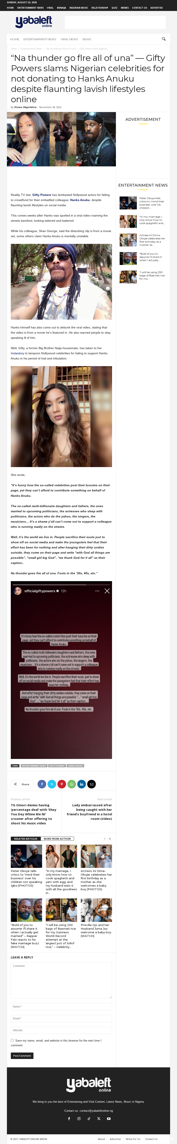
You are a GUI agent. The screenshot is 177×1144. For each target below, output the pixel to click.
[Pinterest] (61, 784)
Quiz (114, 7)
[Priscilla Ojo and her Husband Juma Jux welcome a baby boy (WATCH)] (96, 910)
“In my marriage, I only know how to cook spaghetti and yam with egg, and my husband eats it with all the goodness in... (61, 882)
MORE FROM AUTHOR (57, 838)
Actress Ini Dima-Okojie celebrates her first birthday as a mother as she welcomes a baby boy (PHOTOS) (96, 880)
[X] (51, 784)
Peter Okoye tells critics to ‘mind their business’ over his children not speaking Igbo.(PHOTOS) (26, 878)
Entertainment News (30, 7)
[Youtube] (108, 1119)
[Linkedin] (81, 784)
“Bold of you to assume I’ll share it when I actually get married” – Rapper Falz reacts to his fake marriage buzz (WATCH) (25, 936)
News (86, 39)
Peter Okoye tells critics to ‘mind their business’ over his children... (151, 203)
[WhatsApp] (71, 784)
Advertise (156, 7)
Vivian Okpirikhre (25, 107)
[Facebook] (42, 784)
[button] (163, 39)
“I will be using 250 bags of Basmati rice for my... (152, 275)
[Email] (91, 784)
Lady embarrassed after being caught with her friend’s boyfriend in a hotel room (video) (89, 812)
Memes (125, 7)
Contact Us (139, 7)
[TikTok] (89, 1119)
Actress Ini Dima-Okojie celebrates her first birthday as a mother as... (152, 240)
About (101, 1139)
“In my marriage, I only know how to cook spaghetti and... (152, 220)
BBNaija (61, 7)
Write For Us (133, 1139)
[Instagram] (79, 1119)
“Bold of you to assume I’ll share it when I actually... (150, 257)
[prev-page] (105, 839)
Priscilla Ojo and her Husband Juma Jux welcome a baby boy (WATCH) (96, 930)
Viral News (69, 39)
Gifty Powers (57, 765)
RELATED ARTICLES (25, 838)
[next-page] (110, 839)
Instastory (18, 353)
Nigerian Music (79, 7)
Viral (50, 7)
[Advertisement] (115, 22)
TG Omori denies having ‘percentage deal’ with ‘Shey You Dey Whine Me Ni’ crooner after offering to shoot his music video (33, 814)
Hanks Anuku (75, 765)
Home (10, 7)
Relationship (100, 7)
